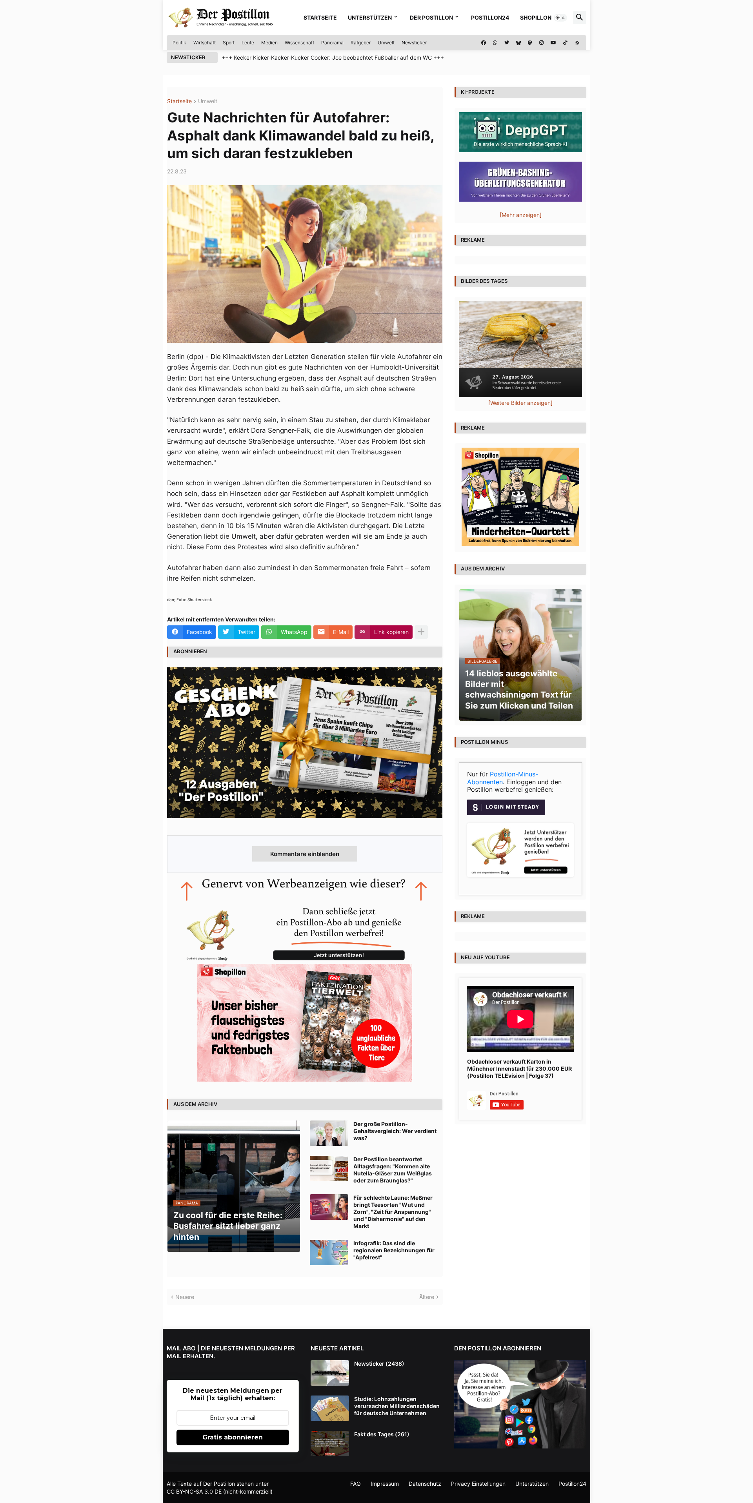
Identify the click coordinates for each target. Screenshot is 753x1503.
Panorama (332, 43)
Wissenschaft (299, 43)
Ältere (426, 1296)
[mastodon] (530, 42)
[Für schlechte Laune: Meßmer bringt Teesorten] (329, 1207)
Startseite (320, 17)
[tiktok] (565, 42)
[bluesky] (518, 42)
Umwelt (386, 43)
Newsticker (414, 43)
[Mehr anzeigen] (421, 632)
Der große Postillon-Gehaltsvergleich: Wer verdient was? (395, 1130)
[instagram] (541, 42)
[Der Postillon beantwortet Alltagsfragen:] (329, 1168)
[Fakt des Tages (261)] (330, 1443)
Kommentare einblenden (304, 854)
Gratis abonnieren (232, 1437)
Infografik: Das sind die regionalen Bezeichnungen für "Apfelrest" (394, 1250)
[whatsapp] (495, 42)
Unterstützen (370, 17)
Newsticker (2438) (379, 1363)
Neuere (184, 1296)
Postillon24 (490, 17)
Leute (248, 43)
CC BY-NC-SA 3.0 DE (194, 1491)
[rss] (577, 42)
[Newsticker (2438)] (330, 1373)
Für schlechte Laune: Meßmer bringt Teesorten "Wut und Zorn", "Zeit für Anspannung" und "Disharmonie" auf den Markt (393, 1212)
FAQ (355, 1483)
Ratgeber (361, 43)
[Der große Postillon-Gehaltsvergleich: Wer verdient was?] (329, 1133)
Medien (269, 43)
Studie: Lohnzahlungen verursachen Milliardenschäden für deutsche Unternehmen (397, 1406)
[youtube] (553, 42)
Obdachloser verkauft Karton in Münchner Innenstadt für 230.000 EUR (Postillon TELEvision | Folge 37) (519, 1068)
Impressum (385, 1483)
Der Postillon (431, 17)
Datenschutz (425, 1483)
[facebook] (483, 42)
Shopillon (535, 17)
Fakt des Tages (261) (381, 1434)
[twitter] (506, 42)
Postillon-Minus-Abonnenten (502, 778)
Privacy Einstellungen (478, 1483)
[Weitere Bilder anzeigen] (520, 402)
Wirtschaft (204, 43)
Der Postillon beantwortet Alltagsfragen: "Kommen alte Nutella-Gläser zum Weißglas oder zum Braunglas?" (392, 1170)
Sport (229, 43)
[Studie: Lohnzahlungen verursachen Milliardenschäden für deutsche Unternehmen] (330, 1408)
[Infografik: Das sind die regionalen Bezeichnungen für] (329, 1252)
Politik (179, 43)
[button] (560, 18)
